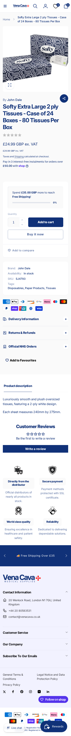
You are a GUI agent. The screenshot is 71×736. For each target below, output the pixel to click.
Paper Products (34, 288)
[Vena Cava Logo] (22, 582)
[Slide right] (66, 556)
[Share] (64, 98)
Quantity (12, 214)
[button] (5, 6)
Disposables (16, 288)
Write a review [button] (35, 449)
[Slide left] (5, 556)
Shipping (19, 156)
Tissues (51, 288)
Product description (18, 386)
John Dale (12, 100)
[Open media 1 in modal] (35, 59)
